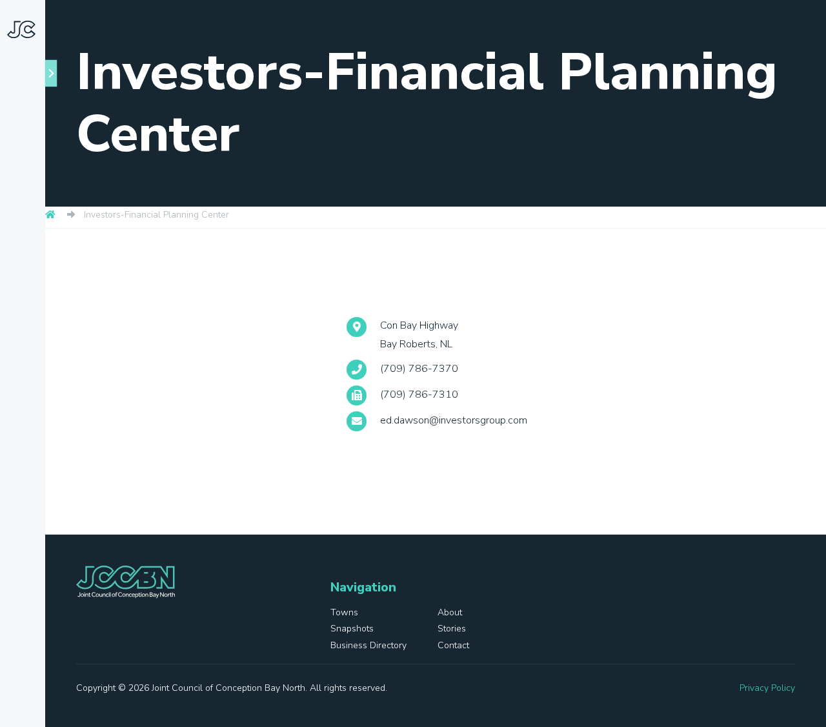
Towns (41, 198)
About (40, 227)
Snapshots (32, 274)
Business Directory (29, 379)
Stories (24, 322)
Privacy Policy (767, 688)
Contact (26, 436)
